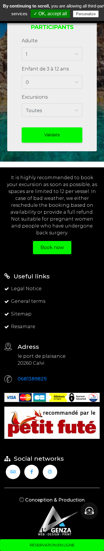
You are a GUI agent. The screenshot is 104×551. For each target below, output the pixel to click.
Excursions (35, 97)
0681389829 (32, 379)
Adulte (30, 40)
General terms (28, 301)
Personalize (86, 14)
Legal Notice (26, 288)
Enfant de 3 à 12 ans (45, 69)
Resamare (23, 326)
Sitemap (21, 314)
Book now (52, 247)
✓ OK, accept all (50, 13)
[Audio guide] (89, 510)
